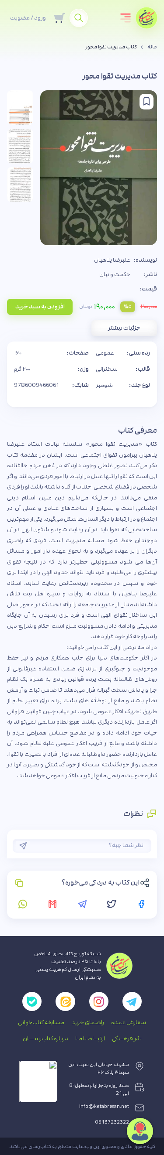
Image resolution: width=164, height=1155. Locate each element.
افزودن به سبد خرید (40, 307)
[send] (23, 846)
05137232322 (112, 1122)
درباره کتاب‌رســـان (45, 1038)
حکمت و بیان (114, 274)
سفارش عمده (128, 1022)
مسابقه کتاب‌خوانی (41, 1022)
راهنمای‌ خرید (87, 1022)
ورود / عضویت (28, 18)
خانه (152, 47)
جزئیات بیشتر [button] (124, 328)
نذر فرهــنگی (127, 1038)
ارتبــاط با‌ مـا (90, 1038)
